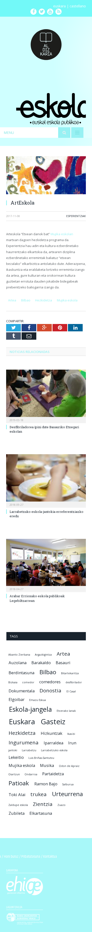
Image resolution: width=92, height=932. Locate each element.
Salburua (68, 784)
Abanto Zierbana (19, 654)
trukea (38, 794)
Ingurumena (24, 742)
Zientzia (43, 804)
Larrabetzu (29, 750)
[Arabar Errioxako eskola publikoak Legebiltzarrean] (46, 565)
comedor (28, 682)
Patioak (19, 783)
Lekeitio (16, 757)
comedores (50, 682)
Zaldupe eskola (18, 805)
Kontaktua (50, 857)
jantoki (12, 750)
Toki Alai (17, 794)
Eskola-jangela (30, 709)
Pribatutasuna (30, 857)
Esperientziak (76, 216)
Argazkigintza (43, 654)
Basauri (63, 662)
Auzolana (17, 662)
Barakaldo (41, 662)
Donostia (50, 690)
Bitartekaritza (70, 673)
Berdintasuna (21, 672)
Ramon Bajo (45, 784)
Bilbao (25, 300)
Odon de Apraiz (69, 766)
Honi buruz (11, 857)
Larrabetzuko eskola (54, 750)
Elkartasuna (40, 813)
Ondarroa (31, 774)
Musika (47, 765)
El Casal (71, 691)
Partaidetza (53, 774)
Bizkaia (12, 682)
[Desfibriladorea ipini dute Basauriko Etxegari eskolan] (46, 396)
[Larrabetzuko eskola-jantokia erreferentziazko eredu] (46, 480)
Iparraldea (53, 743)
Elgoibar (17, 699)
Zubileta (17, 813)
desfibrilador (74, 682)
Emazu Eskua (37, 700)
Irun (72, 743)
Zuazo (61, 805)
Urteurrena (67, 794)
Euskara (22, 721)
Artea (12, 300)
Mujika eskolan (62, 234)
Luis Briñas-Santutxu (41, 758)
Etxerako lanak (66, 710)
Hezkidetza (43, 300)
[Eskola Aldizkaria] (46, 42)
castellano (78, 6)
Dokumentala (22, 691)
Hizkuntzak (51, 733)
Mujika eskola (67, 300)
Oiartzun (14, 774)
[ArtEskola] (46, 176)
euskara (59, 6)
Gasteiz (53, 721)
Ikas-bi (71, 734)
